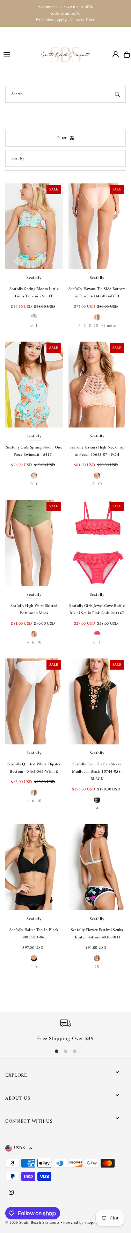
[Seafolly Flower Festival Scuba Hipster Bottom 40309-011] (97, 867)
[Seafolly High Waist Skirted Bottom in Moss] (34, 543)
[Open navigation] (19, 54)
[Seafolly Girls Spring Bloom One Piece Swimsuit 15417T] (34, 385)
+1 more (108, 325)
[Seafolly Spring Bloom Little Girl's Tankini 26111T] (34, 226)
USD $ (20, 1148)
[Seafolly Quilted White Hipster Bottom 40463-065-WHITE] (34, 701)
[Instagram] (11, 1193)
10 (96, 325)
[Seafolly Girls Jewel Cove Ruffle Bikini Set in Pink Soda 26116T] (97, 543)
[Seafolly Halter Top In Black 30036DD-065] (34, 867)
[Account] (115, 54)
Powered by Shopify (80, 1222)
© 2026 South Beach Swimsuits (32, 1222)
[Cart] (127, 55)
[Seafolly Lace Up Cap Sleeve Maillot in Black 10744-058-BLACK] (97, 701)
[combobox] (65, 94)
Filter (62, 138)
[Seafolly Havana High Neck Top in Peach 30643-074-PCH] (97, 385)
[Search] (117, 94)
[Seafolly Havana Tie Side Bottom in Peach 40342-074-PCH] (97, 226)
